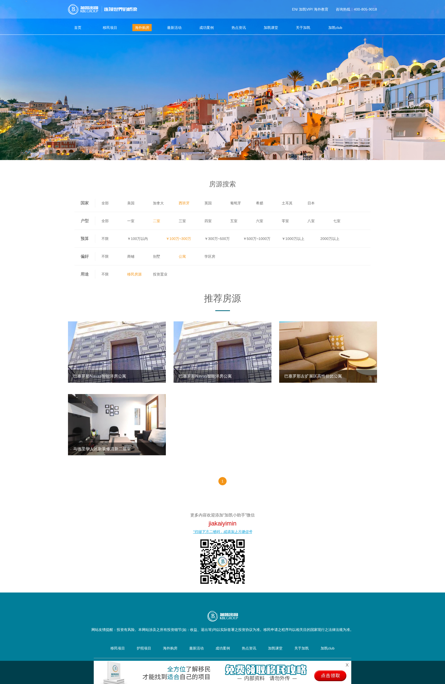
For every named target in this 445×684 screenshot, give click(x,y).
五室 (233, 221)
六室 (259, 221)
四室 (208, 221)
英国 (208, 203)
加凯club (335, 28)
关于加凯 (303, 28)
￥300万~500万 (217, 239)
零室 (285, 221)
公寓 (182, 256)
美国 (130, 203)
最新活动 (174, 28)
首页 (77, 28)
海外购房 (142, 28)
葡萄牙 (235, 203)
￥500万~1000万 (256, 239)
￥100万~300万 (178, 239)
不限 (105, 239)
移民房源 (134, 274)
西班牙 (184, 203)
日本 (311, 203)
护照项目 (144, 648)
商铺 (130, 256)
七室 (336, 221)
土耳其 (287, 203)
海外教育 (321, 9)
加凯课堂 (271, 28)
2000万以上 (329, 239)
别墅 (156, 256)
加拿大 (158, 203)
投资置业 (160, 274)
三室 (182, 221)
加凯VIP (305, 9)
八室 (311, 221)
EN (294, 9)
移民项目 (110, 28)
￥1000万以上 (293, 239)
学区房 (209, 256)
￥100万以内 (137, 239)
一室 (130, 221)
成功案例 (206, 28)
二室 (156, 221)
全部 (105, 203)
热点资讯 (239, 28)
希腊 (259, 203)
